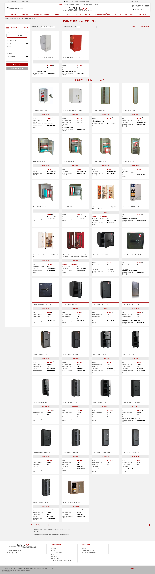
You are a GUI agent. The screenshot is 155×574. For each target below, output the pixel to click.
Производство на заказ (86, 10)
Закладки (23, 1)
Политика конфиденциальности (61, 560)
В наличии (45, 62)
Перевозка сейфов (88, 550)
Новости (57, 14)
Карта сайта (55, 558)
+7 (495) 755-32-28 (142, 6)
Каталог (14, 14)
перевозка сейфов (102, 14)
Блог (68, 14)
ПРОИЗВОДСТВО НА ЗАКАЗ (30, 546)
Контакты (54, 556)
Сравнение (11, 1)
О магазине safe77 (56, 552)
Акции (84, 548)
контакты (142, 14)
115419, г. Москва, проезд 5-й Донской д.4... (79, 1)
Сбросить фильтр (17, 68)
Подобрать (17, 64)
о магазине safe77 (83, 14)
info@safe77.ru (136, 1)
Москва (21, 8)
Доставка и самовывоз (89, 552)
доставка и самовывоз (124, 14)
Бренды (25, 14)
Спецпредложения (41, 14)
